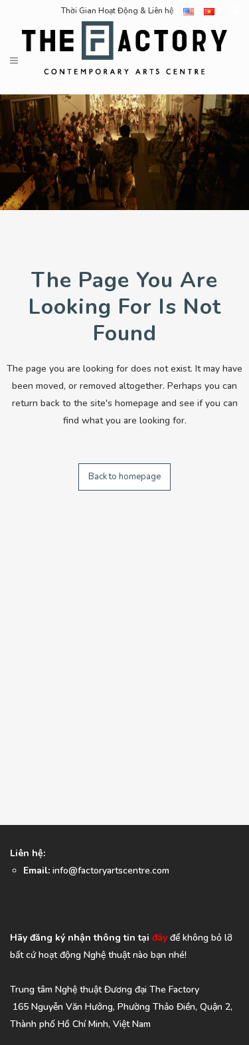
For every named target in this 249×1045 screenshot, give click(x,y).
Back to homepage (124, 477)
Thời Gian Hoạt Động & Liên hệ (117, 10)
